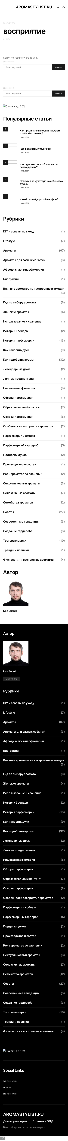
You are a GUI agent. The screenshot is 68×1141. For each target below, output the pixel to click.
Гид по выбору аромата (19, 302)
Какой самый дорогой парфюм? (39, 199)
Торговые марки (14, 540)
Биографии (11, 279)
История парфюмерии (18, 340)
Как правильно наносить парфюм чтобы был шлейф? (40, 132)
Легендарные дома (16, 369)
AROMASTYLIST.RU (34, 7)
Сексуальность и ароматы (21, 483)
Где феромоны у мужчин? (35, 148)
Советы (8, 512)
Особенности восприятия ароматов (28, 426)
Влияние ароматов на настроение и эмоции (33, 288)
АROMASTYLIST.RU (23, 1114)
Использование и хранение (22, 321)
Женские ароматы (16, 312)
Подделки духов (14, 454)
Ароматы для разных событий (24, 260)
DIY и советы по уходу (18, 231)
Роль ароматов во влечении (22, 474)
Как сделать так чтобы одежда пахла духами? (39, 166)
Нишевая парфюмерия (19, 388)
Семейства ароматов (18, 502)
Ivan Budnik (10, 610)
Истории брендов (15, 331)
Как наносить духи (16, 350)
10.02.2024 (24, 137)
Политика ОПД (42, 1121)
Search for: (8, 62)
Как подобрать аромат (19, 359)
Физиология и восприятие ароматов (28, 559)
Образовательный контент (21, 407)
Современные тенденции (21, 521)
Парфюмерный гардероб (20, 445)
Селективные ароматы (19, 493)
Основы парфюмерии (18, 416)
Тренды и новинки (16, 550)
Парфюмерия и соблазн (20, 435)
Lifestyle (9, 241)
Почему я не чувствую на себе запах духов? (41, 182)
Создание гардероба (17, 531)
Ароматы (9, 250)
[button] (63, 7)
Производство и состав (19, 464)
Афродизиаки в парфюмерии (23, 269)
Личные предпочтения (19, 378)
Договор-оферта (15, 1121)
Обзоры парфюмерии (18, 397)
